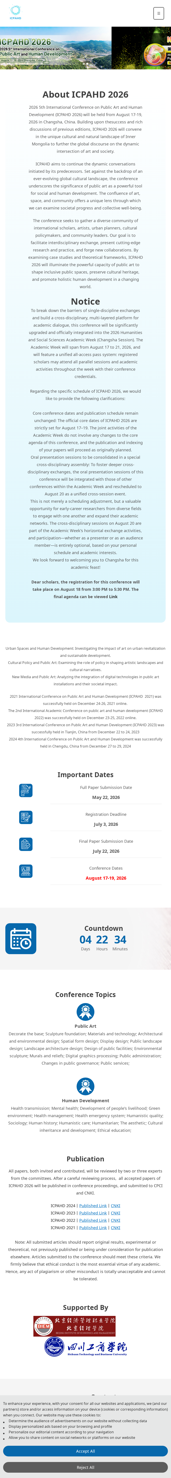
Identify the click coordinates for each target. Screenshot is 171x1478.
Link (113, 596)
